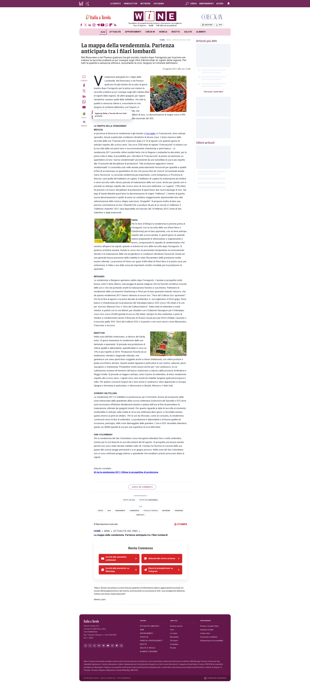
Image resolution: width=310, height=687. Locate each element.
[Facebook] (81, 25)
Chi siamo (174, 641)
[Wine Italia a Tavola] (98, 17)
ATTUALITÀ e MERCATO (149, 626)
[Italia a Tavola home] (110, 621)
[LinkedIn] (90, 25)
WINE (169, 40)
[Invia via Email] (84, 107)
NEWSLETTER (130, 3)
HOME (162, 40)
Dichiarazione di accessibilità (211, 641)
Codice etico (205, 633)
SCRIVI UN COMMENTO (142, 487)
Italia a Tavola (151, 510)
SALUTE (188, 32)
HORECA (163, 32)
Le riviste (173, 633)
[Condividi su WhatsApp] (84, 101)
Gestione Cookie (206, 630)
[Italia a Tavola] (155, 15)
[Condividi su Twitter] (84, 91)
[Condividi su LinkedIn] (84, 96)
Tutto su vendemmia (148, 500)
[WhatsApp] (107, 25)
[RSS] (115, 25)
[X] (85, 25)
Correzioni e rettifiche (208, 637)
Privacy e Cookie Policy (209, 626)
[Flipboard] (111, 25)
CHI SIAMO (159, 3)
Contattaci (174, 644)
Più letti (173, 648)
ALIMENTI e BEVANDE (148, 651)
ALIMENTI (201, 32)
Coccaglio (150, 133)
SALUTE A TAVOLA (147, 648)
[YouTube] (102, 25)
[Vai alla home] (83, 32)
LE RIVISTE (115, 3)
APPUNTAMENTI (133, 32)
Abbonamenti (206, 3)
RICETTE (176, 32)
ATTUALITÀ (115, 32)
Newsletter (174, 637)
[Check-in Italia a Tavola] (212, 17)
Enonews (166, 510)
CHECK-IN (150, 32)
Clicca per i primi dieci (213, 92)
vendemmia (120, 510)
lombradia (134, 510)
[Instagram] (94, 25)
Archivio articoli (176, 626)
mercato (140, 515)
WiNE (103, 32)
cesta (100, 510)
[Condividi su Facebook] (84, 85)
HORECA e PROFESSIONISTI (151, 641)
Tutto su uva (129, 500)
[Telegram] (98, 25)
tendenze (179, 510)
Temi (172, 630)
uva (109, 510)
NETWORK (145, 3)
